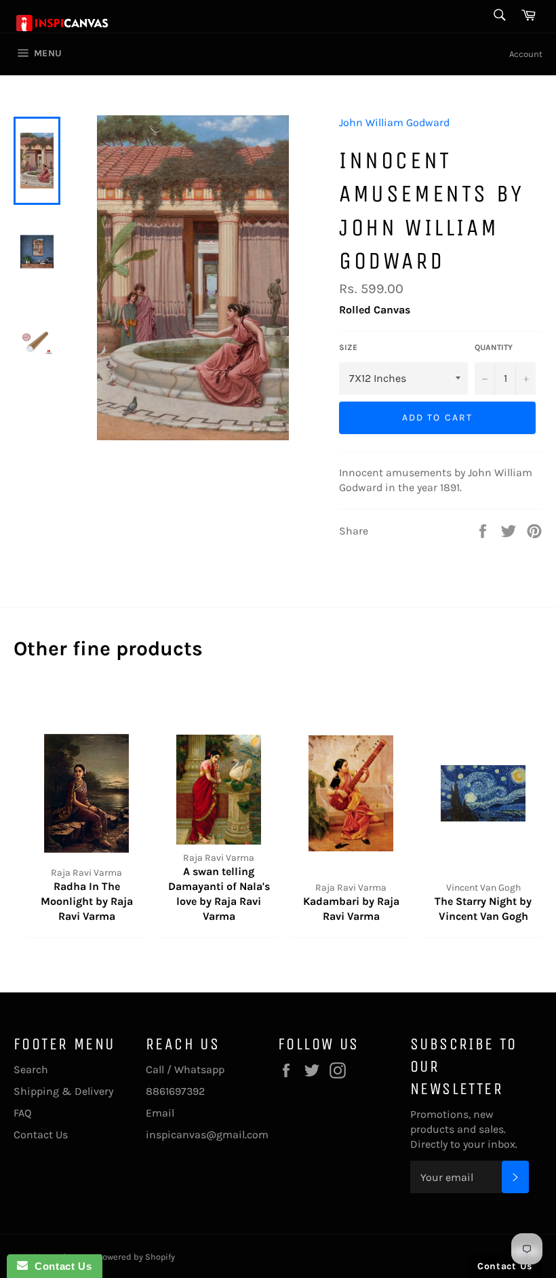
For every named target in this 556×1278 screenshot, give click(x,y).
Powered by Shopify (136, 1257)
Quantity (494, 347)
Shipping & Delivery (63, 1091)
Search (31, 1069)
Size (348, 347)
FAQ (22, 1112)
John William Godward (394, 122)
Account (525, 54)
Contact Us (41, 1134)
